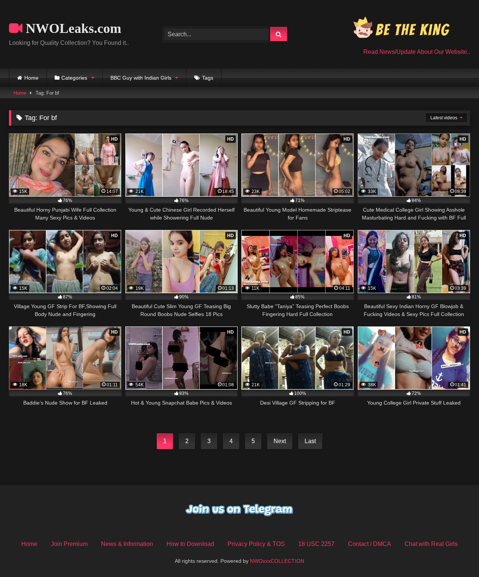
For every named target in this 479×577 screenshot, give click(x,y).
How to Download (190, 544)
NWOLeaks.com (71, 28)
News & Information (127, 544)
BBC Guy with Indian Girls (140, 78)
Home (31, 78)
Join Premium (69, 544)
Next (280, 441)
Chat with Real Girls (431, 544)
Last (310, 441)
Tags (207, 78)
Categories (74, 78)
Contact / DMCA (369, 544)
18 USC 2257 (316, 544)
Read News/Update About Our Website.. (416, 52)
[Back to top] (456, 554)
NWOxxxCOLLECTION (277, 561)
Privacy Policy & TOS (256, 544)
